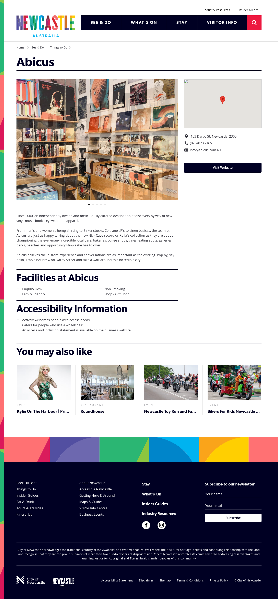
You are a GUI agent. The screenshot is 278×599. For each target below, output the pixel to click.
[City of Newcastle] (30, 580)
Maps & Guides (91, 502)
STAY (181, 23)
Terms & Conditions (190, 580)
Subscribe (233, 518)
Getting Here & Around (97, 495)
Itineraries (24, 514)
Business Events (91, 514)
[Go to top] (269, 591)
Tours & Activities (29, 508)
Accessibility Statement (117, 580)
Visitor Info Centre (93, 508)
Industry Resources (217, 10)
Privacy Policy (219, 580)
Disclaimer (146, 580)
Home (20, 47)
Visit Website (223, 167)
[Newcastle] (63, 582)
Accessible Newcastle (95, 489)
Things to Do (58, 47)
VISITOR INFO (222, 23)
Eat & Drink (25, 502)
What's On (151, 494)
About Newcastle (92, 483)
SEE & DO (101, 23)
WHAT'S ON (144, 23)
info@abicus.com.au (205, 150)
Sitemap (165, 580)
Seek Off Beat (26, 483)
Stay (146, 484)
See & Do (38, 47)
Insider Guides (248, 10)
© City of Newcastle (247, 580)
